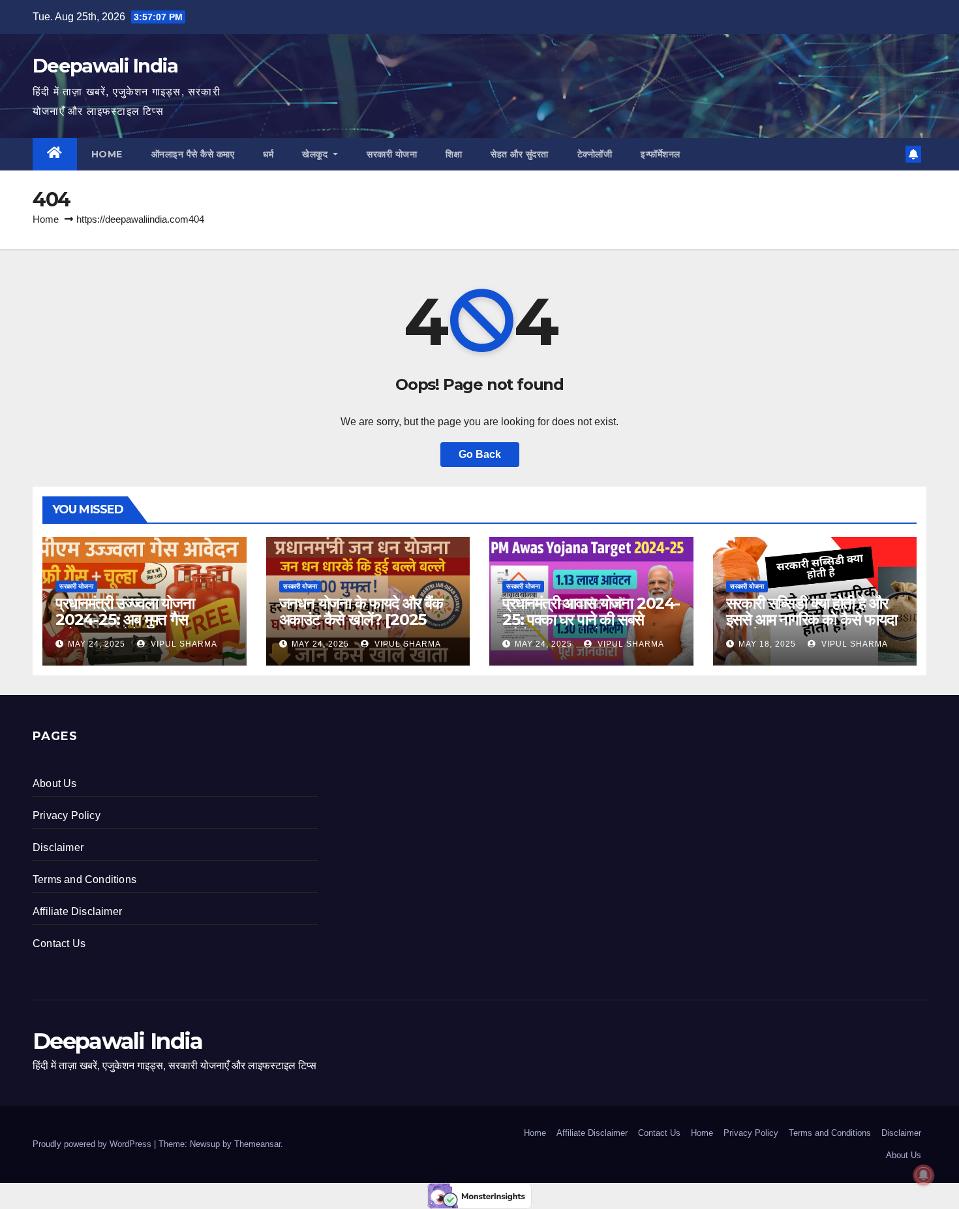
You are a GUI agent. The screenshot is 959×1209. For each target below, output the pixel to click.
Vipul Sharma (182, 644)
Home (107, 154)
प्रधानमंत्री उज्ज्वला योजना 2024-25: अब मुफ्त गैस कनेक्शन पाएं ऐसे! (124, 619)
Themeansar (257, 1144)
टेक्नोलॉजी (595, 154)
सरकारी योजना (392, 154)
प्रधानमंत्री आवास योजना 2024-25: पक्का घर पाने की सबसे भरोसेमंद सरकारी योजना (591, 619)
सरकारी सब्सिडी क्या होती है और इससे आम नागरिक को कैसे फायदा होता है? (811, 619)
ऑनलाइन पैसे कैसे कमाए (193, 154)
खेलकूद (316, 154)
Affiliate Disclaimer (77, 911)
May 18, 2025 (767, 644)
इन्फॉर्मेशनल (660, 154)
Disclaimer (58, 847)
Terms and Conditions (84, 879)
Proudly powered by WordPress (93, 1144)
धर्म (268, 154)
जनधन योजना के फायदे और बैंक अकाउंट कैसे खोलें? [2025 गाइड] (361, 619)
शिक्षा (454, 154)
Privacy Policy (66, 815)
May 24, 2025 (96, 644)
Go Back (480, 454)
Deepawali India (105, 65)
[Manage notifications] (923, 1175)
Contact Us (59, 943)
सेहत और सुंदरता (520, 154)
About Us (55, 783)
